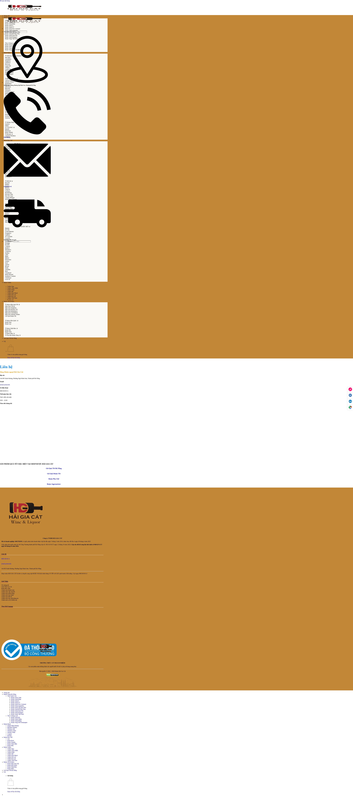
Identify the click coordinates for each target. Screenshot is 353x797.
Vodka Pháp (10, 290)
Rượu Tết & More (9, 301)
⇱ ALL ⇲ (10, 300)
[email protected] (5, 384)
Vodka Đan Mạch (12, 293)
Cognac (9, 734)
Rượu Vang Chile (16, 697)
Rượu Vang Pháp (16, 699)
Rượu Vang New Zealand (18, 704)
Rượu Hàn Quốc (12, 765)
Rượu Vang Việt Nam (17, 714)
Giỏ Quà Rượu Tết (53, 474)
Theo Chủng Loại (12, 716)
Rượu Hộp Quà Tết (13, 763)
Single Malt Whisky (13, 725)
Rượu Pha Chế (54, 479)
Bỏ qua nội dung (5, 1)
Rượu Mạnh (7, 53)
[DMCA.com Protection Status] (52, 675)
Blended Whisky (12, 727)
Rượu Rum (10, 740)
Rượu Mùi (10, 745)
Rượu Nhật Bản (12, 767)
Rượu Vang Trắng (16, 719)
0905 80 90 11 (5, 559)
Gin (8, 739)
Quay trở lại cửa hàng (13, 357)
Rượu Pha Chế (8, 140)
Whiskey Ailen (11, 730)
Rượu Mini (10, 768)
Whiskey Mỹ (11, 729)
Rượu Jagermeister (54, 484)
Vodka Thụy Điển (12, 288)
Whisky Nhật (11, 732)
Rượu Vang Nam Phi (17, 711)
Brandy (9, 735)
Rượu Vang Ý (15, 701)
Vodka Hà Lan (11, 294)
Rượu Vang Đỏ (15, 717)
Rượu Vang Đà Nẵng (10, 17)
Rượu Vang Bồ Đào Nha (18, 709)
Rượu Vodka (7, 282)
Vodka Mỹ (10, 291)
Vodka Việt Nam (12, 298)
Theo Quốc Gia (11, 696)
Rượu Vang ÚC (15, 702)
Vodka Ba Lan (11, 296)
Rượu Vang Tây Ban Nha (18, 707)
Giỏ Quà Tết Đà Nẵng (10, 338)
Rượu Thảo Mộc (12, 744)
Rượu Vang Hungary (17, 712)
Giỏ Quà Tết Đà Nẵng (54, 468)
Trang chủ (7, 16)
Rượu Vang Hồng (16, 721)
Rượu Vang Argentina (17, 706)
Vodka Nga (10, 286)
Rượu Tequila (11, 742)
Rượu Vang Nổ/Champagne (19, 722)
